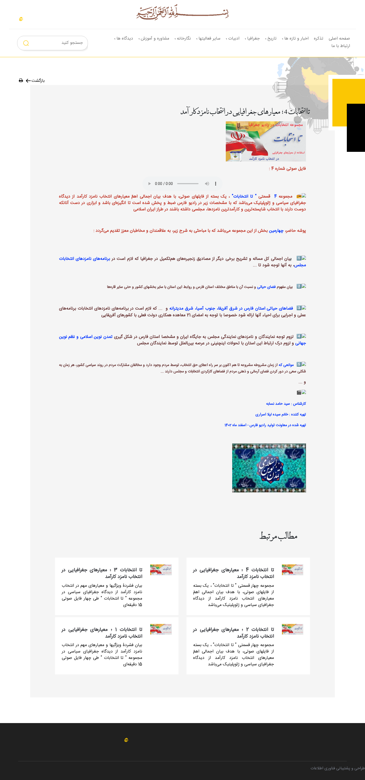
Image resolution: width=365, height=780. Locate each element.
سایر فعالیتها (209, 38)
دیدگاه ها (125, 38)
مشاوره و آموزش (155, 38)
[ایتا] (21, 19)
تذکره (318, 38)
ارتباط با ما (340, 46)
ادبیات (233, 38)
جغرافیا (253, 38)
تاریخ (272, 38)
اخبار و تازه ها (296, 38)
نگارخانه (184, 38)
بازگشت (38, 81)
